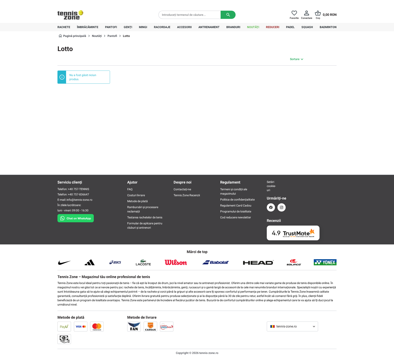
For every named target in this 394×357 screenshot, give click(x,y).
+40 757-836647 (80, 3)
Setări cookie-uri (271, 186)
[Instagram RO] (281, 207)
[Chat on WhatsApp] (75, 217)
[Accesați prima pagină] (70, 14)
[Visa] (80, 326)
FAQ (130, 189)
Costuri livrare (136, 195)
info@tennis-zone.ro (79, 199)
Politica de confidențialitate (237, 199)
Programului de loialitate (235, 211)
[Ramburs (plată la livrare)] (64, 339)
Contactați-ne (182, 189)
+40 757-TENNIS (78, 189)
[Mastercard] (97, 326)
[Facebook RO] (271, 207)
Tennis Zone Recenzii (187, 195)
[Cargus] (150, 326)
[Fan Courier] (134, 326)
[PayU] (64, 326)
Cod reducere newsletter (235, 217)
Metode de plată (137, 201)
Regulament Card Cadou (235, 205)
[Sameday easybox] (166, 326)
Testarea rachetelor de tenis (144, 217)
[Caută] (228, 15)
